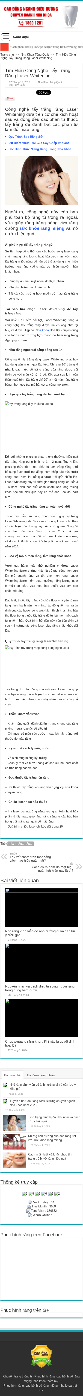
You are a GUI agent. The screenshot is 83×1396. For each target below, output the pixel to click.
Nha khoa (42, 330)
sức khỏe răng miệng (42, 228)
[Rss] (41, 1371)
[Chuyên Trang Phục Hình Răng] (41, 16)
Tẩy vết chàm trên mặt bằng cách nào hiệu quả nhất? (30, 857)
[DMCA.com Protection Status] (41, 1356)
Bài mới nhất (12, 1075)
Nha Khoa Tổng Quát (35, 54)
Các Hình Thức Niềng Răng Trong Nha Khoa (40, 149)
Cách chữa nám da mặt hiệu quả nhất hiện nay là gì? (52, 867)
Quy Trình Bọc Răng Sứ (25, 136)
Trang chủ (7, 54)
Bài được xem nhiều (41, 1075)
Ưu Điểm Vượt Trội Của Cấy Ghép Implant (39, 143)
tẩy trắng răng (20, 843)
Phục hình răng (44, 1376)
